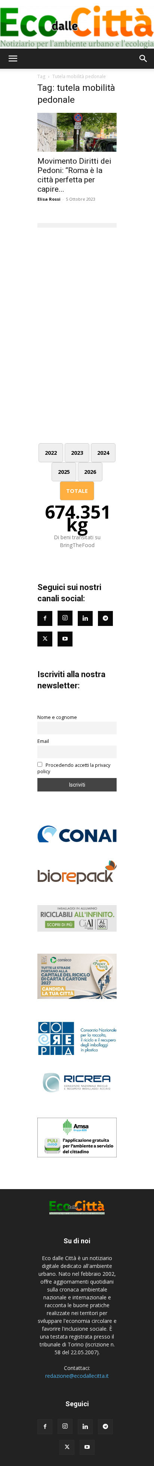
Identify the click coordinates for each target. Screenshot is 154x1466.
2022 (51, 452)
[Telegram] (105, 618)
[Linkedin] (85, 618)
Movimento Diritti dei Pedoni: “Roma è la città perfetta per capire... (74, 175)
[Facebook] (44, 618)
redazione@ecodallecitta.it (77, 1375)
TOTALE (77, 490)
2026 (90, 471)
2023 (77, 452)
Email (43, 741)
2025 (64, 471)
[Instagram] (65, 618)
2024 (103, 452)
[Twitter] (44, 639)
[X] (66, 1447)
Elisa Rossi (49, 199)
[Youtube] (65, 639)
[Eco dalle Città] (77, 24)
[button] (13, 59)
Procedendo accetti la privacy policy (73, 768)
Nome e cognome (57, 717)
